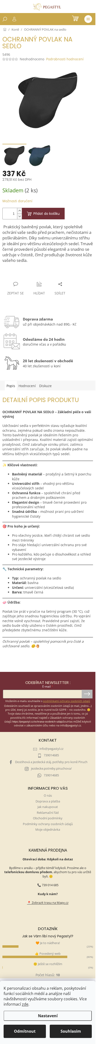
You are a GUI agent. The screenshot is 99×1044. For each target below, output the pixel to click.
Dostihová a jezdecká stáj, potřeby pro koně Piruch (51, 762)
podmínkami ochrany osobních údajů (66, 701)
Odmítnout (25, 1031)
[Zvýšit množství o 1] (19, 211)
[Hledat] (5, 19)
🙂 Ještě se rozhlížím (47, 964)
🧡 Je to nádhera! (48, 943)
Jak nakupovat (47, 807)
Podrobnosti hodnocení (65, 59)
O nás (48, 795)
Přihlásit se (87, 694)
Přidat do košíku (46, 213)
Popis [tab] (10, 385)
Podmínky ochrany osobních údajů (48, 824)
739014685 (51, 755)
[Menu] (88, 19)
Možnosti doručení (17, 201)
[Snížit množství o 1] (19, 216)
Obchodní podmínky (47, 818)
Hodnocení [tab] (27, 385)
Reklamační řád (48, 813)
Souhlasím (71, 1031)
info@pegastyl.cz (51, 749)
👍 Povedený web (48, 954)
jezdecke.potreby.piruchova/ (51, 768)
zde (25, 1004)
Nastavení (48, 1015)
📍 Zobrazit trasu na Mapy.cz (47, 903)
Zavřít (28, 274)
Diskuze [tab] (45, 385)
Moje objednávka (47, 830)
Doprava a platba (48, 801)
